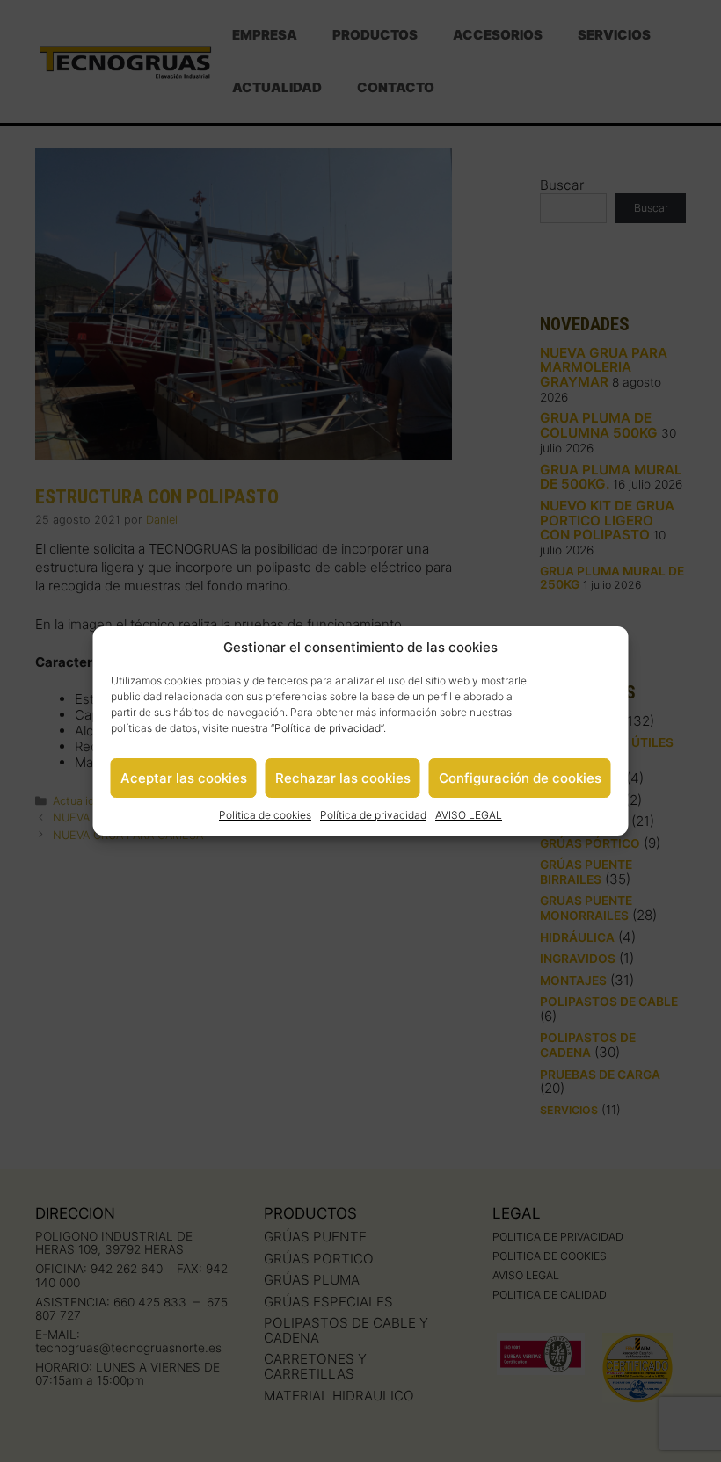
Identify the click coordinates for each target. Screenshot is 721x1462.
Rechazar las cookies (343, 778)
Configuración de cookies (520, 778)
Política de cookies (265, 814)
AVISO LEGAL (468, 814)
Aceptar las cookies (183, 778)
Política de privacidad (327, 728)
